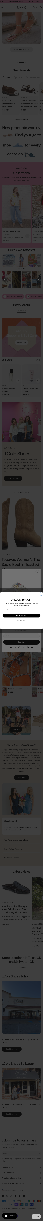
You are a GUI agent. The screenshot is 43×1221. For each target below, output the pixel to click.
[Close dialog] (40, 594)
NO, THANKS (21, 620)
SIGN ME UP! (21, 615)
